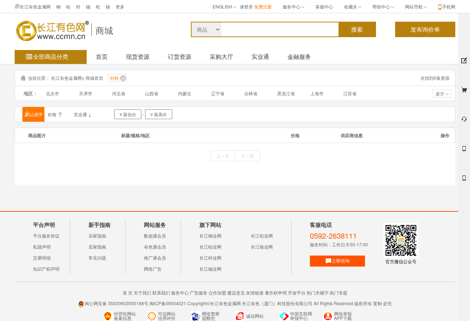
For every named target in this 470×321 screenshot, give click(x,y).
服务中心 (291, 6)
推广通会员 (155, 257)
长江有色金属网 (35, 6)
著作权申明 (276, 292)
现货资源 (137, 56)
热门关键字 (318, 292)
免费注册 (263, 6)
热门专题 (338, 292)
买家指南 (97, 235)
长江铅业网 (262, 235)
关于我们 (142, 292)
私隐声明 (42, 246)
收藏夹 (350, 6)
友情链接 (255, 292)
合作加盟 (217, 292)
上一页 (222, 156)
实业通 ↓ (82, 114)
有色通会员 (155, 246)
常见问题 (97, 257)
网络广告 (153, 268)
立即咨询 (341, 260)
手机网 (448, 6)
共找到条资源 (434, 78)
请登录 (246, 6)
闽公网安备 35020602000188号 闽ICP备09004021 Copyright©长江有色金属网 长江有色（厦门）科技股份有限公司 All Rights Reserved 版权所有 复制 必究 (238, 303)
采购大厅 (221, 56)
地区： (31, 93)
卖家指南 (97, 246)
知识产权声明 (46, 268)
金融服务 (299, 56)
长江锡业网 (210, 268)
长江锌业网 (210, 257)
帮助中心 (381, 6)
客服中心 (324, 6)
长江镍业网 (262, 246)
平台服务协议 (46, 235)
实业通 (260, 56)
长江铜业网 (210, 235)
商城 (104, 30)
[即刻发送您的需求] (464, 152)
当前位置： (39, 78)
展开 (439, 93)
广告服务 (198, 292)
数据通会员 (155, 235)
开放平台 (297, 292)
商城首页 (94, 78)
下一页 (247, 156)
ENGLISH (222, 6)
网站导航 (414, 6)
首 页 (128, 292)
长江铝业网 (210, 246)
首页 (102, 56)
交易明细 (42, 257)
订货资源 (179, 56)
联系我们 (161, 292)
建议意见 (236, 292)
